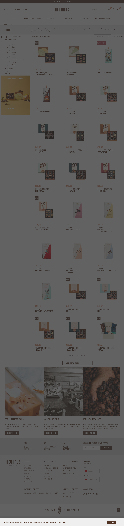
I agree (111, 522)
